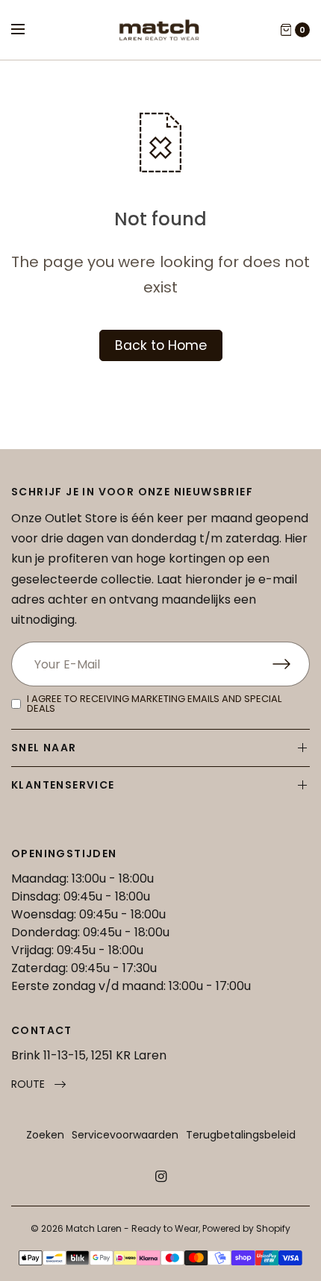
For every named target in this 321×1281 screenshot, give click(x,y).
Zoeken (45, 1134)
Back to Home (161, 345)
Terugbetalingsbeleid (241, 1134)
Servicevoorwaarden (125, 1134)
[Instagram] (160, 1176)
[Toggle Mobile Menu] (27, 29)
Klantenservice (63, 784)
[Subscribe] (291, 664)
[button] (38, 1084)
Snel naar (44, 747)
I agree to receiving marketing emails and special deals (154, 703)
